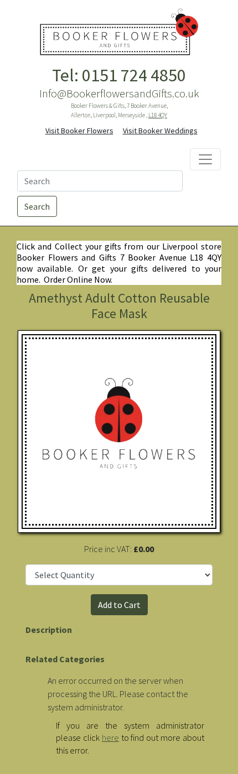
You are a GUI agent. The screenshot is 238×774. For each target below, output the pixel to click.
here (110, 737)
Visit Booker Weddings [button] (160, 131)
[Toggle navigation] (205, 159)
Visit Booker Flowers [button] (79, 131)
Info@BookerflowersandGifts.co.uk (119, 93)
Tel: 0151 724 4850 (119, 75)
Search (37, 206)
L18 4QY (157, 115)
